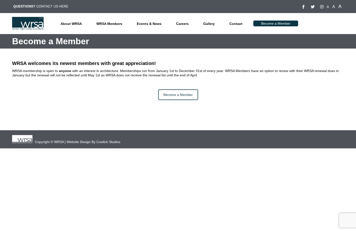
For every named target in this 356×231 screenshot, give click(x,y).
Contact (235, 24)
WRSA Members (109, 24)
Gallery (209, 24)
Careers (182, 24)
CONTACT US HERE (52, 6)
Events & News (149, 24)
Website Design (79, 142)
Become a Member (275, 23)
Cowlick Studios (108, 142)
